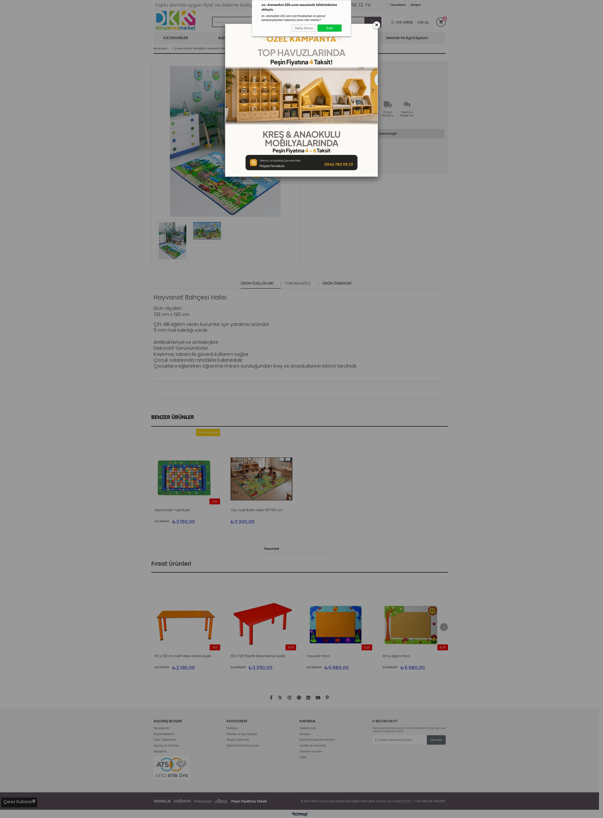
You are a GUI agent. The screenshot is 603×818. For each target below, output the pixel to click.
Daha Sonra (304, 28)
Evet (329, 28)
